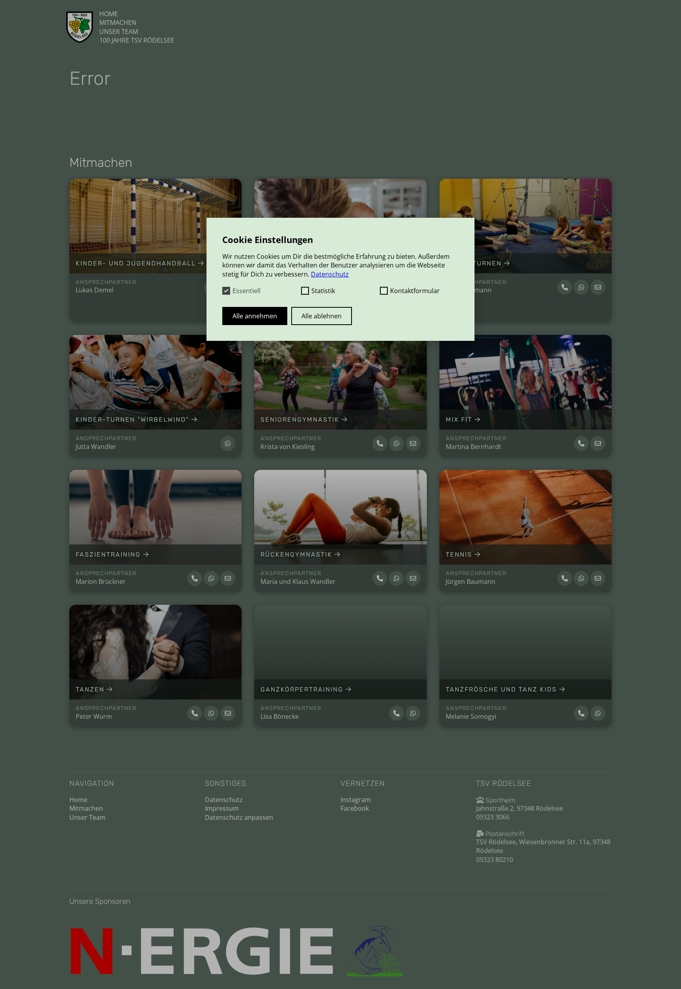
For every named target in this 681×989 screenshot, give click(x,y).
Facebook (354, 808)
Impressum (222, 808)
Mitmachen (117, 22)
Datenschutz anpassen (239, 817)
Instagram (355, 799)
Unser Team (118, 31)
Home (108, 13)
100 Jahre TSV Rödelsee (136, 40)
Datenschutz (224, 799)
